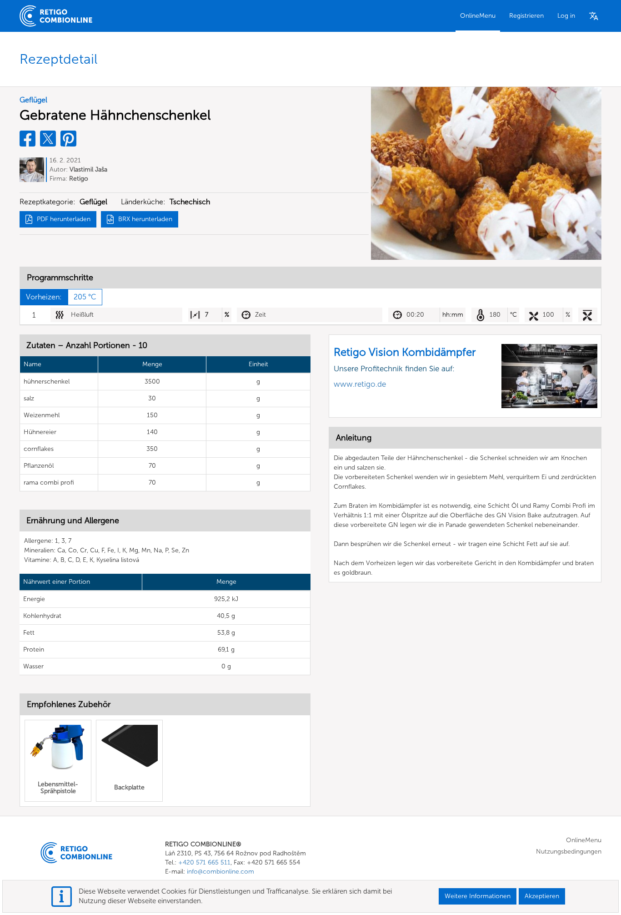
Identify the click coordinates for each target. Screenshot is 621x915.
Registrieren (526, 16)
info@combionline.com (220, 871)
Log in (566, 16)
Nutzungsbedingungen (568, 851)
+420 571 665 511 (204, 862)
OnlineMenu (478, 16)
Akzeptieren (542, 896)
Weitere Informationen (478, 896)
